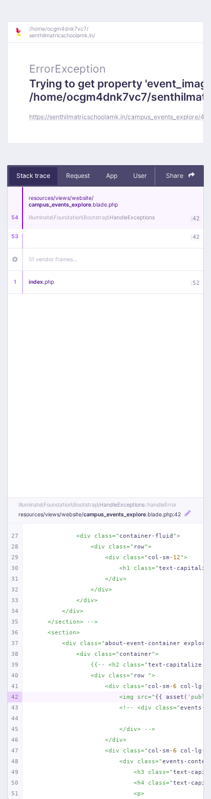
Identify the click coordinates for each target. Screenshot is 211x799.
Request (78, 175)
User (140, 175)
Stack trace (33, 175)
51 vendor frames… (53, 259)
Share (175, 175)
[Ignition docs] (22, 32)
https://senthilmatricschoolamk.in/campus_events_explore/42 (118, 117)
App (111, 175)
